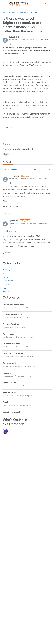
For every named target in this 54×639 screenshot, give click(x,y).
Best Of (6, 292)
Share (6, 144)
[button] (46, 3)
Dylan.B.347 (14, 37)
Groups (6, 284)
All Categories (8, 270)
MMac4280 (14, 176)
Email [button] (6, 154)
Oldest (13, 170)
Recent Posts (8, 273)
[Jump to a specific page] (49, 170)
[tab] (7, 162)
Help (4, 288)
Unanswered (27, 281)
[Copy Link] (10, 43)
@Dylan (8, 186)
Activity (6, 277)
